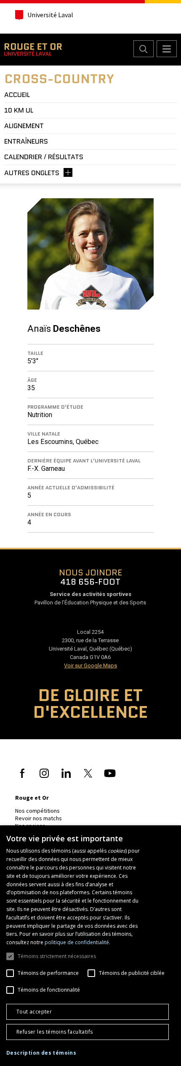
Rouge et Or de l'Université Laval (33, 50)
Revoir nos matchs (38, 818)
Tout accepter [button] (34, 1011)
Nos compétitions (37, 810)
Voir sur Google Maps (90, 665)
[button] (41, 1053)
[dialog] (90, 945)
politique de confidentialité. (77, 942)
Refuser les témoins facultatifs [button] (54, 1031)
